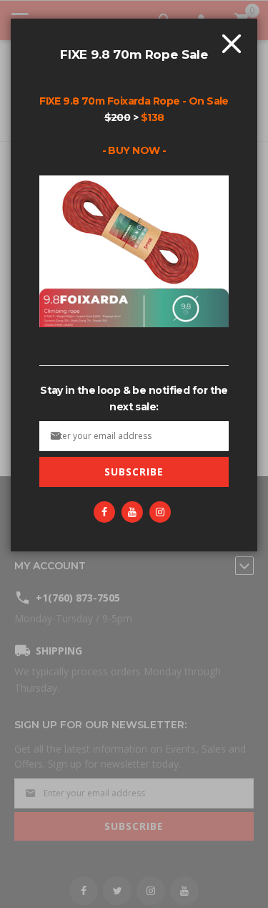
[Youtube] (132, 512)
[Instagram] (160, 512)
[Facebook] (104, 512)
